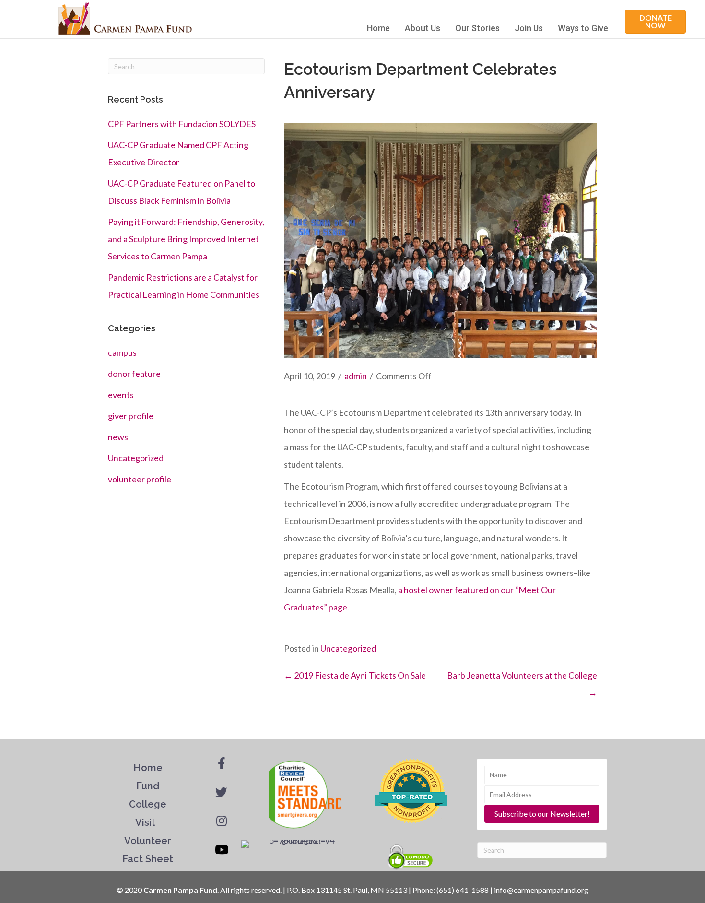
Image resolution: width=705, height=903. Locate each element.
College (147, 804)
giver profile (130, 415)
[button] (655, 22)
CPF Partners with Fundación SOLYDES (182, 123)
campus (122, 352)
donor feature (134, 373)
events (121, 394)
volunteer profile (139, 479)
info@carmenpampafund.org (541, 889)
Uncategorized (136, 458)
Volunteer (147, 840)
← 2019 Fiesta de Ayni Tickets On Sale (355, 675)
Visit (146, 822)
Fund (147, 786)
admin (355, 376)
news (118, 437)
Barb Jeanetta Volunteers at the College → (522, 684)
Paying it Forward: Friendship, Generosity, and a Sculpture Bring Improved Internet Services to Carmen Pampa (186, 238)
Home (378, 28)
